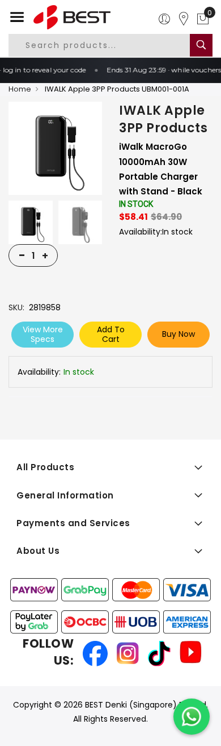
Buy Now (178, 334)
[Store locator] (183, 19)
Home (19, 89)
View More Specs (43, 334)
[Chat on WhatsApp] (191, 717)
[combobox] (107, 45)
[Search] (201, 45)
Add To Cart (111, 334)
